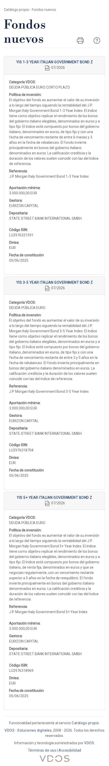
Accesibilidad (70, 750)
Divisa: (14, 242)
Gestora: (16, 200)
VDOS (9, 730)
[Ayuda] (97, 40)
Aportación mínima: (25, 188)
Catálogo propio (85, 723)
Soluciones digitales (34, 730)
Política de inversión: (25, 95)
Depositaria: (18, 213)
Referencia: (18, 171)
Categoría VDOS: (22, 82)
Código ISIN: (18, 230)
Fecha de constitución (26, 255)
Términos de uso (42, 750)
